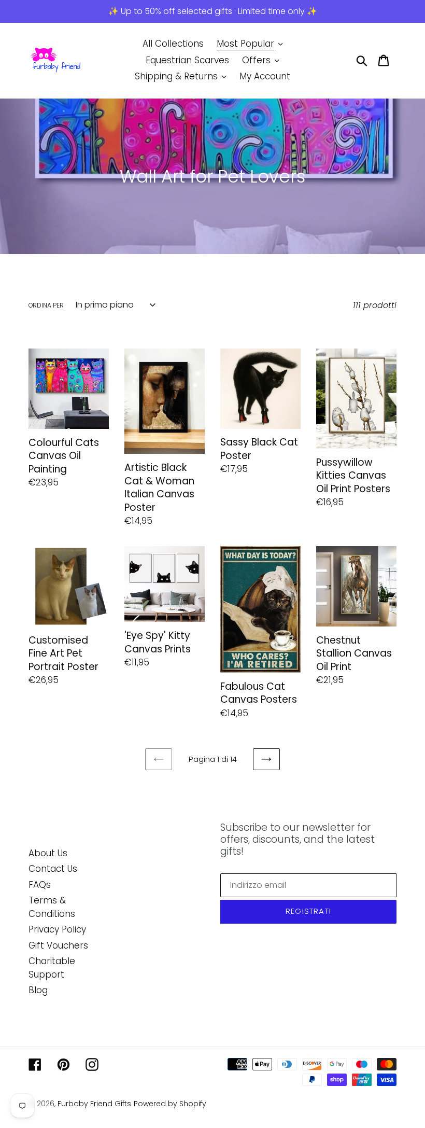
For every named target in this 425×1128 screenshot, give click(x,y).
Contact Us (53, 868)
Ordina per (46, 305)
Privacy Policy (57, 929)
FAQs (40, 885)
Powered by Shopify (170, 1103)
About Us (48, 853)
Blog (38, 990)
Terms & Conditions (52, 907)
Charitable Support (52, 968)
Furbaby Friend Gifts (94, 1103)
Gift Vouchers (58, 945)
